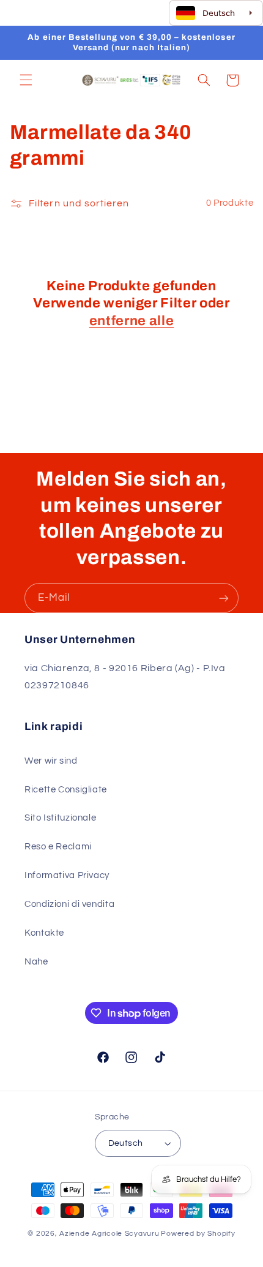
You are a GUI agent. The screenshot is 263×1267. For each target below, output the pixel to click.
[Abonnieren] (224, 598)
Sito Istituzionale (60, 817)
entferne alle (131, 321)
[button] (26, 80)
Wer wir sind (51, 760)
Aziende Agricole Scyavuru (109, 1233)
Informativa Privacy (66, 875)
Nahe (36, 961)
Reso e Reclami (58, 846)
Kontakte (44, 933)
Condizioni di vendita (69, 904)
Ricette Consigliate (65, 789)
